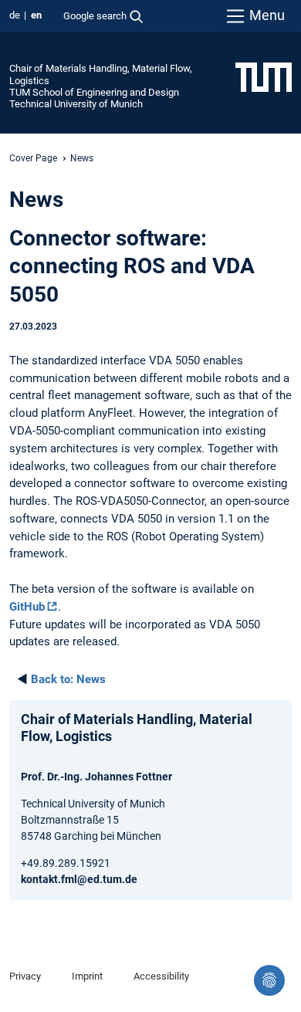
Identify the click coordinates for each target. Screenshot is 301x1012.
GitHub (27, 607)
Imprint (87, 976)
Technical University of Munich (76, 104)
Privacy (25, 976)
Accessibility (161, 976)
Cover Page (33, 158)
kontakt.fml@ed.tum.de (79, 879)
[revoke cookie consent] (269, 980)
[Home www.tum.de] (263, 76)
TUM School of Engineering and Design (94, 92)
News (68, 679)
